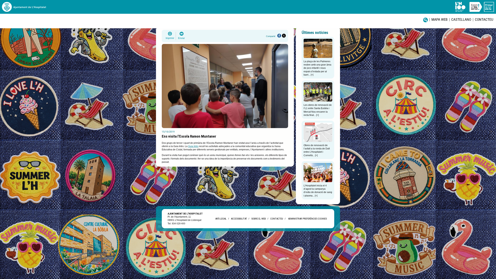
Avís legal (220, 218)
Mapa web (439, 19)
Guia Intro (193, 146)
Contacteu (484, 19)
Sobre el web (258, 218)
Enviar (181, 38)
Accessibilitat (239, 218)
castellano (461, 19)
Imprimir (170, 38)
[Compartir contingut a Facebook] (279, 36)
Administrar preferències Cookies (307, 218)
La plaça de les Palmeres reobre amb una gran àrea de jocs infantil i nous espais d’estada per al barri (317, 68)
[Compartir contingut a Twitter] (284, 36)
